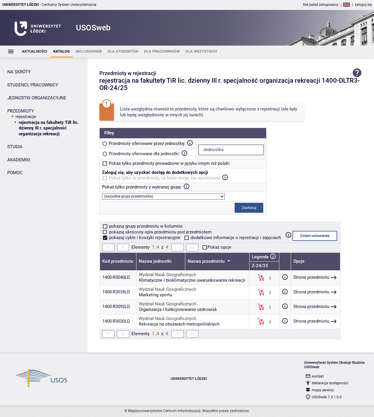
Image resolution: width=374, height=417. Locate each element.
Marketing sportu (155, 294)
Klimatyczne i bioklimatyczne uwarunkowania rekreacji (192, 280)
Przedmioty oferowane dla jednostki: (144, 153)
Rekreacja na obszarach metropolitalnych (179, 324)
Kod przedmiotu (117, 261)
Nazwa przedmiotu (207, 261)
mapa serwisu (323, 390)
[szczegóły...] (270, 277)
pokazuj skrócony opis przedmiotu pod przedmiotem (160, 232)
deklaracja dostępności (330, 383)
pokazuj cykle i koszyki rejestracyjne (144, 237)
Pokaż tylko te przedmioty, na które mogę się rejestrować (165, 178)
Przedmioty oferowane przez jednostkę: (147, 143)
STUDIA (14, 146)
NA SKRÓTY (19, 72)
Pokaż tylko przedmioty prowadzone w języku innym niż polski (169, 163)
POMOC (14, 172)
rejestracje (25, 116)
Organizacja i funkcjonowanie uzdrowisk (178, 309)
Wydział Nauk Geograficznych (167, 274)
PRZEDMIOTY (20, 111)
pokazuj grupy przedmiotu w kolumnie (145, 226)
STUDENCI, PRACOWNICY (32, 85)
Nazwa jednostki (155, 261)
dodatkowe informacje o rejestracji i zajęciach (235, 237)
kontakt (318, 376)
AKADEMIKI (18, 159)
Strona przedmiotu (311, 277)
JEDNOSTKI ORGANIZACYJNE (36, 98)
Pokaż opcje (219, 247)
